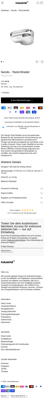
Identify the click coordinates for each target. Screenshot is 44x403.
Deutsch (4, 396)
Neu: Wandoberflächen (10, 350)
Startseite (5, 10)
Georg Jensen (7, 76)
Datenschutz (6, 320)
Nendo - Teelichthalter (20, 10)
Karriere (4, 347)
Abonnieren (6, 251)
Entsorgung (6, 317)
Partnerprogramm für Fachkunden (15, 344)
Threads (4, 371)
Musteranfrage (7, 341)
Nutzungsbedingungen (10, 314)
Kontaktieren (6, 339)
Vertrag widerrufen (8, 311)
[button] (37, 2)
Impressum (5, 322)
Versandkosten (18, 87)
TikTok (3, 369)
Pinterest (4, 363)
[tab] (1, 61)
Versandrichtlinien (8, 306)
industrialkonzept (12, 381)
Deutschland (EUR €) (18, 396)
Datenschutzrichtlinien (16, 240)
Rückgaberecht (7, 309)
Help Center (6, 303)
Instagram (5, 366)
